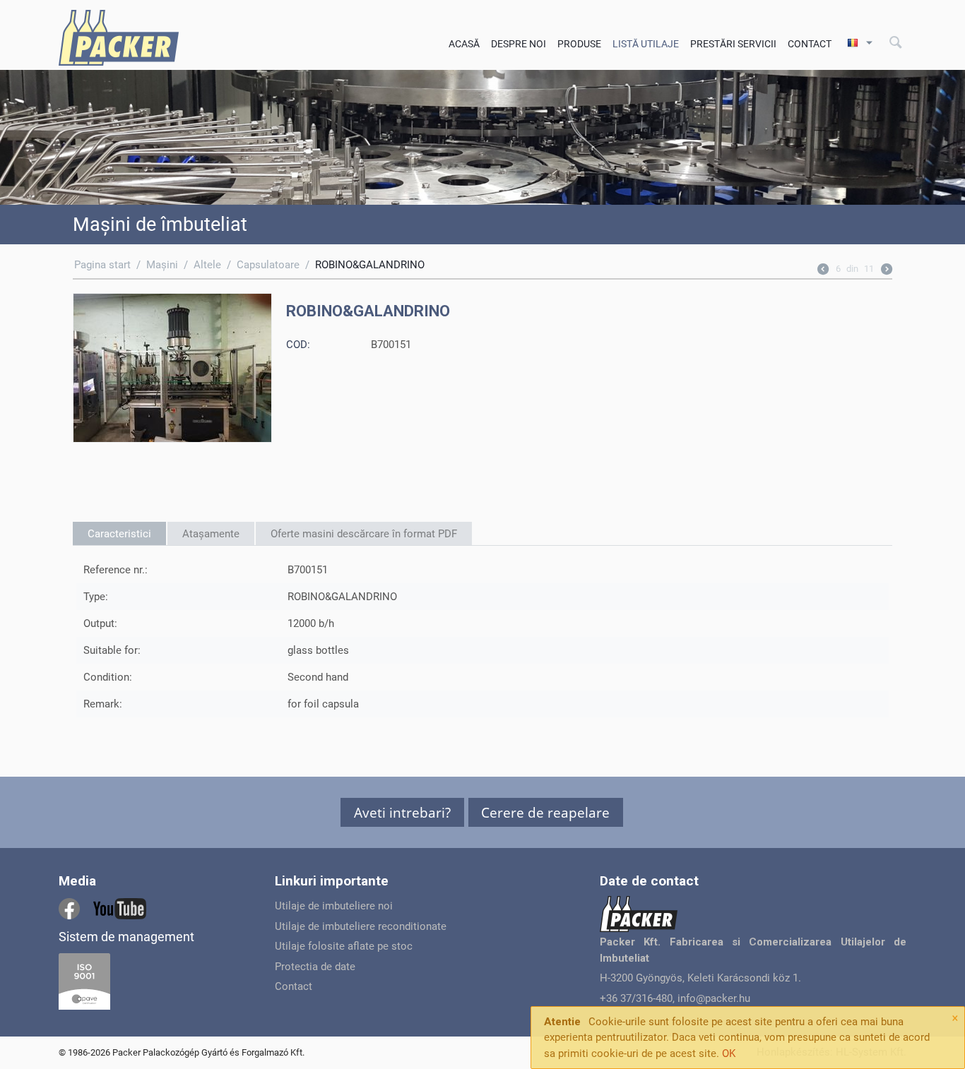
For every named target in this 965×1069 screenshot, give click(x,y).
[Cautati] (896, 43)
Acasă (464, 43)
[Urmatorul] (886, 270)
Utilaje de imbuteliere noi (334, 906)
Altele (207, 264)
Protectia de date (315, 966)
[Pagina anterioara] (823, 270)
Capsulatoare (268, 264)
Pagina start (102, 264)
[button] (402, 812)
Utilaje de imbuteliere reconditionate (360, 926)
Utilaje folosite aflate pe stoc (344, 946)
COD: (298, 344)
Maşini (162, 264)
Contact (809, 43)
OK (728, 1053)
